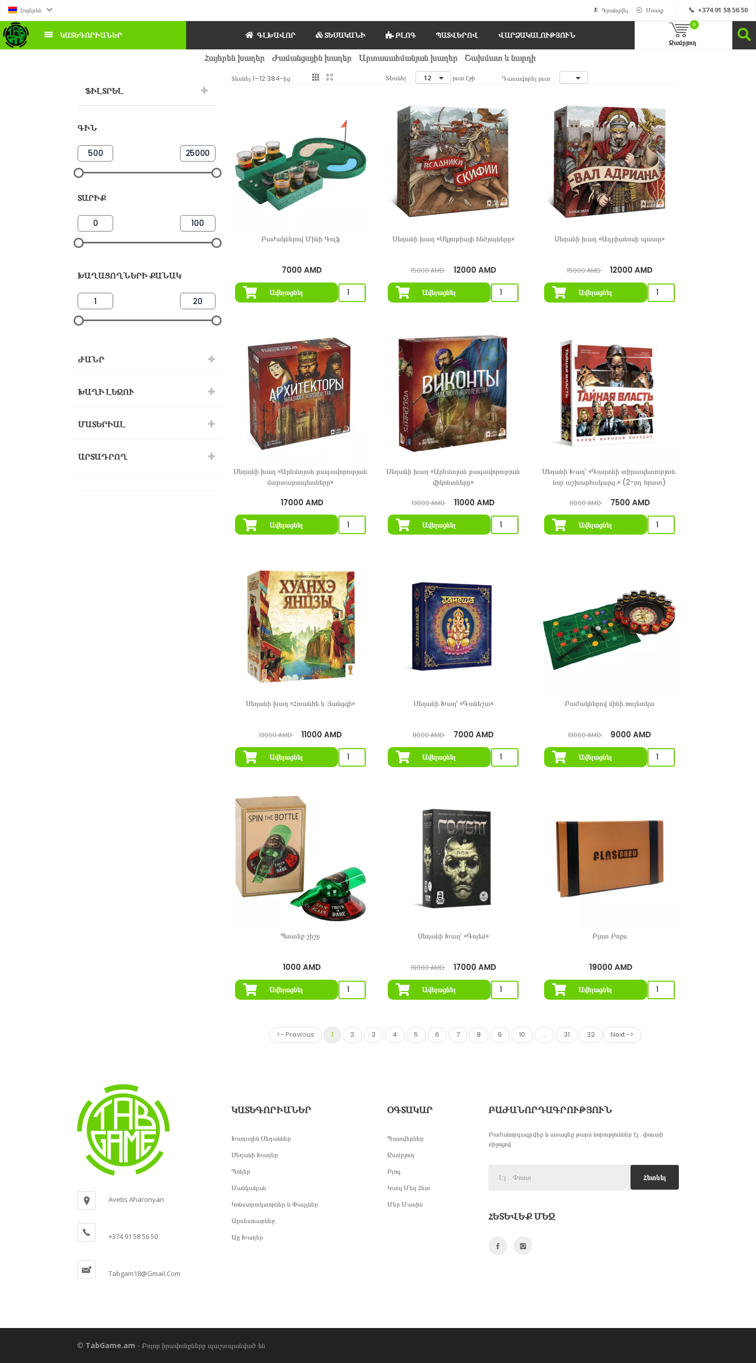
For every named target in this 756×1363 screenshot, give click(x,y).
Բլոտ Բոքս (609, 936)
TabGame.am (110, 1345)
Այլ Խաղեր (247, 1237)
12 (427, 77)
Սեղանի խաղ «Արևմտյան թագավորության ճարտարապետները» (300, 476)
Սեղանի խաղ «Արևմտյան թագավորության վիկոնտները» (453, 476)
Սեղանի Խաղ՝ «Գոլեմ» (453, 936)
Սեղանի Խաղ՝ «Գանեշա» (453, 703)
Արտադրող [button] (103, 457)
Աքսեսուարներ (253, 1220)
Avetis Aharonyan (136, 1199)
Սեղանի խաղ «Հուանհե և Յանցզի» (300, 703)
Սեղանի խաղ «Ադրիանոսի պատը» (609, 239)
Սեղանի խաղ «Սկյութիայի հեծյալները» (453, 239)
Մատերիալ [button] (101, 424)
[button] (30, 10)
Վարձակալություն (536, 35)
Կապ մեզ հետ (408, 1187)
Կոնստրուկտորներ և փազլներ (274, 1204)
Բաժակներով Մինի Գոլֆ (300, 239)
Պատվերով (457, 35)
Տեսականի (344, 35)
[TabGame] (16, 35)
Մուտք (654, 10)
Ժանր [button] (91, 359)
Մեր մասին (405, 1204)
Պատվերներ (405, 1138)
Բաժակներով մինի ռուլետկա (610, 703)
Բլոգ (405, 35)
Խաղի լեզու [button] (106, 392)
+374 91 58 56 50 (723, 9)
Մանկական (248, 1187)
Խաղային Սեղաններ (261, 1138)
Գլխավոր (276, 35)
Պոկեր (240, 1171)
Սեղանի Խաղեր (254, 1154)
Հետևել (654, 1177)
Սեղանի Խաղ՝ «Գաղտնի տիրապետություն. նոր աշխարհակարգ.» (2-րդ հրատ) (609, 476)
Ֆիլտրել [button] (104, 91)
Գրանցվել (615, 10)
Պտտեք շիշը (300, 936)
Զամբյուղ (401, 1154)
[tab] (146, 91)
